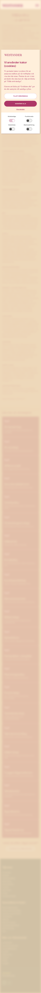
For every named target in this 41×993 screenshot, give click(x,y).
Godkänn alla (20, 103)
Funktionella (29, 116)
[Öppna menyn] (37, 5)
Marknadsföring (29, 125)
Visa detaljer (20, 109)
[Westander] (12, 5)
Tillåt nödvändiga (20, 96)
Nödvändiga (12, 116)
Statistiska (11, 125)
